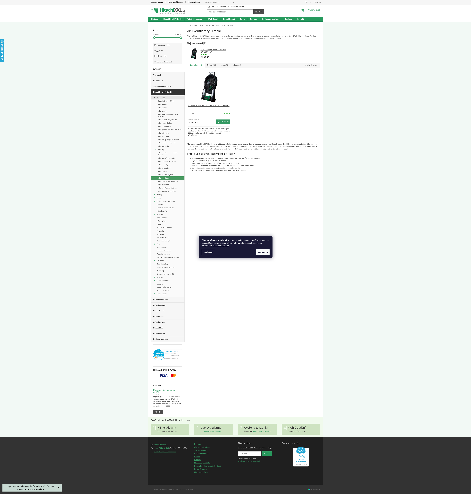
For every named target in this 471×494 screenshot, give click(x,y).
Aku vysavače (163, 185)
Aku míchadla (163, 133)
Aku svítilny (162, 171)
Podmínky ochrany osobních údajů (207, 466)
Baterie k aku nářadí (166, 101)
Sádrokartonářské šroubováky (168, 257)
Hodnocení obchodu (212, 2)
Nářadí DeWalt (159, 322)
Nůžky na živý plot (164, 241)
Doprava (197, 444)
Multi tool (160, 234)
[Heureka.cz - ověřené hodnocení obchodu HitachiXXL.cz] (167, 354)
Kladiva (160, 214)
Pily (158, 244)
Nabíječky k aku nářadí (167, 191)
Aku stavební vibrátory (167, 161)
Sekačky (160, 261)
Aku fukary (162, 108)
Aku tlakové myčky (165, 175)
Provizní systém (200, 469)
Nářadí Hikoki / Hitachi (162, 92)
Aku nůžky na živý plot (166, 143)
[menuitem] (155, 19)
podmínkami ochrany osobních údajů (249, 461)
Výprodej (157, 75)
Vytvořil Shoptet (315, 489)
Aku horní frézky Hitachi (167, 120)
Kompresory (161, 218)
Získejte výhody (194, 2)
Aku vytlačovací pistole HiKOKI (170, 130)
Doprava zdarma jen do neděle (164, 391)
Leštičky (160, 224)
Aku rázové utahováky (166, 158)
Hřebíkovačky (162, 211)
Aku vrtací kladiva (165, 123)
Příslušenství (162, 294)
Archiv (158, 412)
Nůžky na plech (163, 237)
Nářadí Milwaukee (160, 300)
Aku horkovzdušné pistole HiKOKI (168, 115)
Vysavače (160, 284)
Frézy (159, 198)
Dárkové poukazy (160, 339)
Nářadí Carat (158, 316)
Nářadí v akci (158, 81)
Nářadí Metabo (159, 305)
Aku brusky (162, 104)
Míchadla (160, 231)
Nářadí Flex (158, 328)
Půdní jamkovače (163, 281)
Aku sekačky (163, 165)
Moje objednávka (201, 472)
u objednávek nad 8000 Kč (210, 431)
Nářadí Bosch (159, 311)
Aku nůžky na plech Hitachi (168, 140)
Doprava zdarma (157, 2)
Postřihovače (162, 247)
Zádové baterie (163, 290)
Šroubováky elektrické (165, 274)
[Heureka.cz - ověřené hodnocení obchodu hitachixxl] (301, 456)
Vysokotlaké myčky (164, 287)
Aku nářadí (161, 98)
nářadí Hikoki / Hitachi (214, 158)
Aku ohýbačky (163, 146)
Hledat (258, 12)
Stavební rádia (162, 264)
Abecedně (237, 65)
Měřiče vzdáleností (164, 228)
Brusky (159, 195)
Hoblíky (160, 204)
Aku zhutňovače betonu (167, 188)
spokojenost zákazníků (262, 431)
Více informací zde (221, 246)
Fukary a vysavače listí (166, 201)
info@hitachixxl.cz (161, 444)
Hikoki (161, 56)
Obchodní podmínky (202, 463)
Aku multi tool (163, 136)
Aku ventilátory (164, 178)
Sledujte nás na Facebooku (165, 452)
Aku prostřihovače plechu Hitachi (168, 154)
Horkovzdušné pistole (165, 208)
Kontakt (197, 457)
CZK (307, 2)
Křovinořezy (161, 221)
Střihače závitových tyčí (166, 267)
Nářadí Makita (159, 334)
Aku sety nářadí (164, 168)
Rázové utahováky (164, 251)
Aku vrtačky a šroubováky (168, 181)
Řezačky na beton (164, 254)
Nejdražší (224, 65)
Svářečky (160, 271)
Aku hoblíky (162, 111)
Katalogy (197, 460)
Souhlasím (263, 252)
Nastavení (208, 252)
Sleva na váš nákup (175, 2)
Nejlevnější (211, 65)
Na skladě (163, 45)
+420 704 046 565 (161, 448)
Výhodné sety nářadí (162, 86)
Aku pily (161, 149)
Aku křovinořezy (164, 126)
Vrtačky (160, 277)
